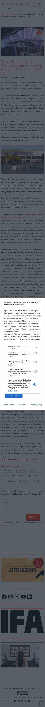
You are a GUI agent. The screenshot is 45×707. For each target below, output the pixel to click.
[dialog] (22, 353)
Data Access (22, 405)
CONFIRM (14, 395)
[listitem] (22, 347)
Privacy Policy (36, 405)
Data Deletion (8, 405)
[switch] (35, 353)
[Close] (40, 302)
